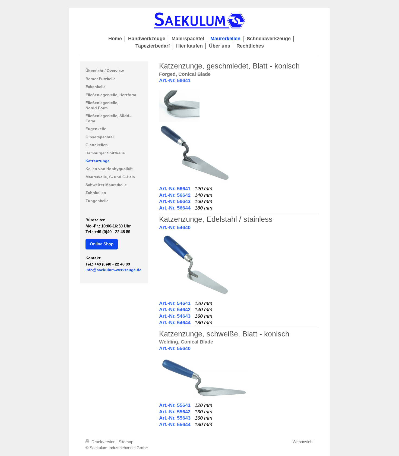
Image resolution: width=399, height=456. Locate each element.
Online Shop (101, 244)
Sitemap (126, 441)
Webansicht (303, 441)
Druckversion (103, 441)
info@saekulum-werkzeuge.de (113, 270)
